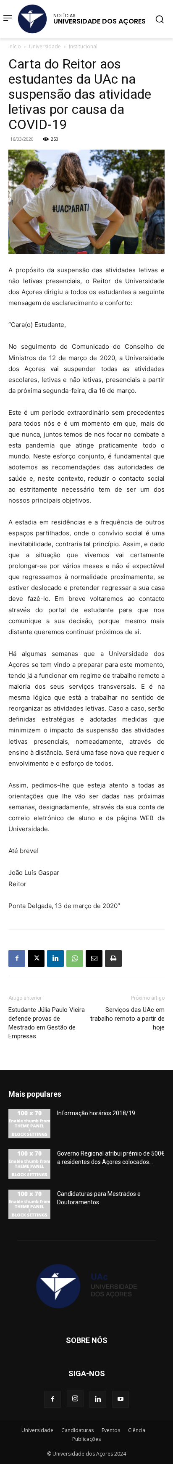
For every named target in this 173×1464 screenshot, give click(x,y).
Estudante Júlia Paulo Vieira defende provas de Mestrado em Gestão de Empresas (46, 1023)
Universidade (45, 46)
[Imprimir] (113, 958)
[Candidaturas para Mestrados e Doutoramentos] (29, 1204)
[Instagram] (75, 1398)
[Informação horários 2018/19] (29, 1123)
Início (14, 46)
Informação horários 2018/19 (96, 1113)
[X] (36, 958)
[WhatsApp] (74, 958)
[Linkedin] (55, 958)
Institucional (83, 46)
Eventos (111, 1430)
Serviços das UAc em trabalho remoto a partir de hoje (127, 1018)
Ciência (136, 1430)
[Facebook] (16, 958)
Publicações (86, 1439)
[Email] (94, 958)
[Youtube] (120, 1399)
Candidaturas (77, 1430)
